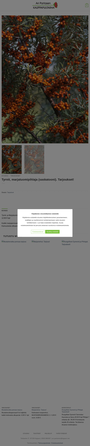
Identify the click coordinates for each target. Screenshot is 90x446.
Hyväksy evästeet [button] (52, 232)
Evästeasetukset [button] (37, 232)
